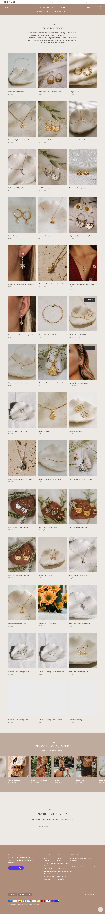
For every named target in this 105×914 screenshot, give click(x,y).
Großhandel (57, 12)
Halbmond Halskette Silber (17, 188)
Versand (46, 866)
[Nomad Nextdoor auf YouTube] (14, 2)
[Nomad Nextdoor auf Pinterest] (7, 2)
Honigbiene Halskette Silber (78, 575)
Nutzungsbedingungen (51, 871)
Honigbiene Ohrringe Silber (47, 623)
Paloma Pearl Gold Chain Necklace (19, 383)
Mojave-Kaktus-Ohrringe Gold (79, 672)
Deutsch (85, 2)
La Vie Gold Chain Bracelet (47, 334)
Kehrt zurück (48, 868)
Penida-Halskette (44, 431)
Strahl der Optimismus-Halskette (19, 140)
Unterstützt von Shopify (34, 904)
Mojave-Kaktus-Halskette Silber (79, 623)
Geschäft (38, 12)
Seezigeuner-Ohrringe (76, 92)
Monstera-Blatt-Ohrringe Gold (18, 720)
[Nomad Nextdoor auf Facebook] (5, 2)
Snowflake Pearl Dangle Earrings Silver (21, 284)
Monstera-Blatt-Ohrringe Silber (18, 672)
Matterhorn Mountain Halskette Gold (50, 284)
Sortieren (13, 49)
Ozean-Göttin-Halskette (46, 236)
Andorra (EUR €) (94, 2)
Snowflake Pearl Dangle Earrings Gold (20, 335)
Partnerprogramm (50, 863)
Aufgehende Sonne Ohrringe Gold (49, 92)
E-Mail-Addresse (41, 824)
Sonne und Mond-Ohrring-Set (78, 383)
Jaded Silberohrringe (76, 720)
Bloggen (67, 12)
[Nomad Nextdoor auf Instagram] (9, 2)
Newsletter (47, 879)
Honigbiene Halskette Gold (17, 623)
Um (47, 12)
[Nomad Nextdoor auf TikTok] (12, 2)
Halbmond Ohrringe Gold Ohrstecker (50, 720)
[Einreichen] (68, 826)
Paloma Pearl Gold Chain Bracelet (49, 479)
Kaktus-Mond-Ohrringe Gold (78, 527)
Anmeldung (90, 7)
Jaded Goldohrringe (75, 431)
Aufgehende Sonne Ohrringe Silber (80, 236)
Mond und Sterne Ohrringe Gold (19, 575)
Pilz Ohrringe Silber (44, 188)
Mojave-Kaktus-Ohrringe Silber (18, 431)
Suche (46, 858)
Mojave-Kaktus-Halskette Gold (79, 140)
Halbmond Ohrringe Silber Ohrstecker (51, 672)
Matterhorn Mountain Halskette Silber (81, 479)
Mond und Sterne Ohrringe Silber (19, 527)
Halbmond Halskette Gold (16, 92)
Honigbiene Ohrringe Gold (77, 188)
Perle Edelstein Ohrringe (16, 236)
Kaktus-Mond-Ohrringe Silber (48, 527)
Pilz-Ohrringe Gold (44, 140)
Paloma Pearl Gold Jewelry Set (79, 334)
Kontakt (46, 861)
